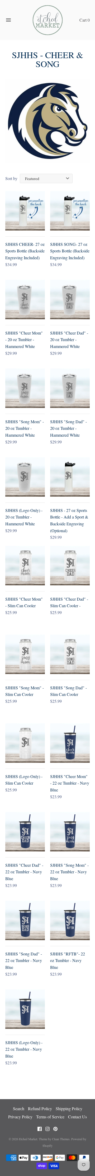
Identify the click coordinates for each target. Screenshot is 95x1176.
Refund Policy (40, 1108)
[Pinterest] (55, 1130)
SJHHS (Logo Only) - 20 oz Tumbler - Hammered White (23, 516)
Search (18, 1108)
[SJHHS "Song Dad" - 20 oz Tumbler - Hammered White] (70, 388)
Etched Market (28, 1139)
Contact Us (77, 1116)
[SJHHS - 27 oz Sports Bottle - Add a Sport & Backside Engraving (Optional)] (70, 477)
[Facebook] (39, 1130)
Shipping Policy (69, 1108)
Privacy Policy (20, 1116)
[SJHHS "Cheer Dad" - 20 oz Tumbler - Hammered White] (70, 299)
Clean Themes (61, 1139)
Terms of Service (50, 1116)
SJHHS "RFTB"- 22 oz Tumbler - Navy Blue (67, 960)
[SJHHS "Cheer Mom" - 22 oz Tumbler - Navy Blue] (70, 743)
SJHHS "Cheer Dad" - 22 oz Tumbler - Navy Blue (24, 871)
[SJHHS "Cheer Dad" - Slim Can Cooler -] (70, 565)
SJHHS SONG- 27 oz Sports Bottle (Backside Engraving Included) (69, 250)
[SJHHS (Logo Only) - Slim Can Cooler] (25, 743)
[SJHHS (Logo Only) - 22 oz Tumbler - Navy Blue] (25, 1009)
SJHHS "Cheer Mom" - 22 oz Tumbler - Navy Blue (69, 783)
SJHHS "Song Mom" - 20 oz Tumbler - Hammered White (24, 428)
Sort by (11, 178)
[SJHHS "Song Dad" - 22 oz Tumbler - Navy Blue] (25, 920)
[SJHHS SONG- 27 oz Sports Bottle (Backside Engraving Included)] (70, 211)
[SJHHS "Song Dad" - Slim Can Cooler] (70, 654)
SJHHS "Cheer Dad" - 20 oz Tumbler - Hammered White (69, 339)
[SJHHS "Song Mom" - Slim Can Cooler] (25, 654)
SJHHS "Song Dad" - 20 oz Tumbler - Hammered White (68, 428)
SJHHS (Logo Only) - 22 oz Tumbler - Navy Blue (23, 1049)
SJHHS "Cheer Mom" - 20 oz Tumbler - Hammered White (24, 339)
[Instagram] (47, 1130)
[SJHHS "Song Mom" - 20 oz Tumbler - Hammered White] (25, 388)
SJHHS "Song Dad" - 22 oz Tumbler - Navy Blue (23, 960)
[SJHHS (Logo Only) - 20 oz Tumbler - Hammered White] (25, 477)
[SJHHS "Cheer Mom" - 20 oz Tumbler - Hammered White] (25, 299)
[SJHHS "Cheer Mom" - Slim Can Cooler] (25, 565)
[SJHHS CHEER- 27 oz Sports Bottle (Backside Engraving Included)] (25, 211)
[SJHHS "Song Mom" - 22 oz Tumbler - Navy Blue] (70, 831)
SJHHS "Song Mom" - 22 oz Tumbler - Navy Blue (69, 871)
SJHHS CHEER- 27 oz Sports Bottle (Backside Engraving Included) (25, 250)
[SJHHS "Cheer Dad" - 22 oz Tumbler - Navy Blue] (25, 831)
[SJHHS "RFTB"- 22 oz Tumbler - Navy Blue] (70, 920)
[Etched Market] (47, 20)
